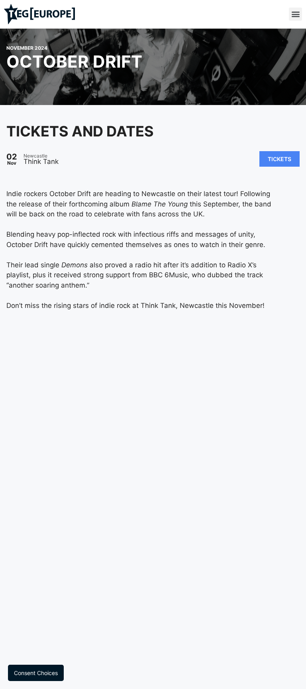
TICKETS (279, 159)
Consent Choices (36, 673)
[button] (295, 14)
